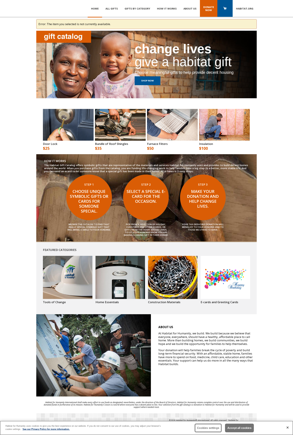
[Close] (287, 427)
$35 (98, 148)
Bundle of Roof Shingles (111, 144)
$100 (203, 148)
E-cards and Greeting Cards (219, 302)
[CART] (225, 8)
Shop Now (147, 80)
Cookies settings (208, 428)
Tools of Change (54, 302)
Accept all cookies (239, 428)
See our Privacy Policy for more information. (46, 429)
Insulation (206, 144)
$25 (46, 148)
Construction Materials (164, 302)
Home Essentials (107, 302)
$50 (150, 148)
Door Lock (50, 144)
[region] (146, 428)
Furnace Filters (157, 144)
